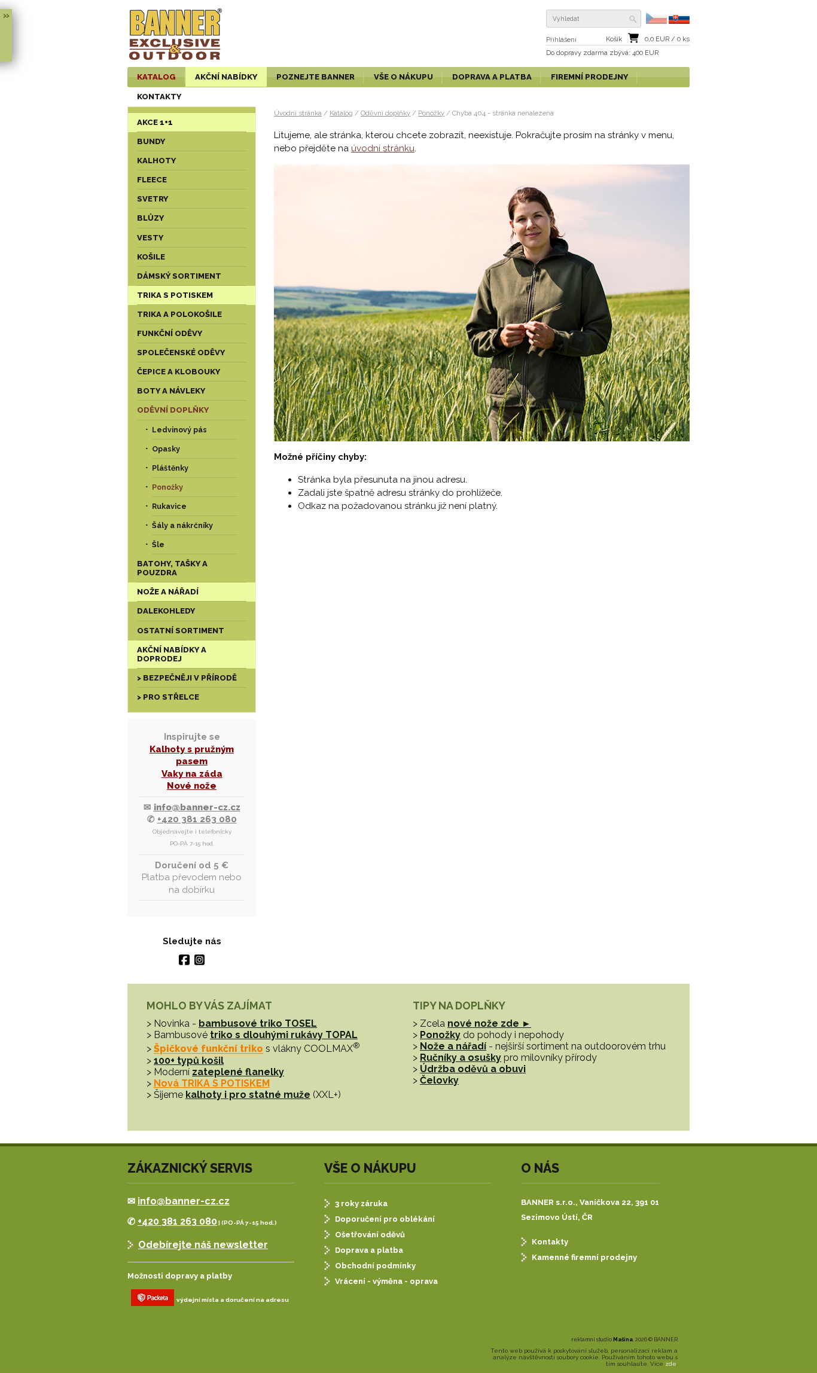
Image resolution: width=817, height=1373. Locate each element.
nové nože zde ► (489, 1023)
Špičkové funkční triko (208, 1049)
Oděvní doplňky (385, 113)
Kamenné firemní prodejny (584, 1257)
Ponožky (431, 113)
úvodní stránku (382, 148)
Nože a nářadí (453, 1046)
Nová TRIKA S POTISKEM (212, 1083)
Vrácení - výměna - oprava (386, 1281)
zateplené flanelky (238, 1072)
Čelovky (439, 1080)
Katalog (341, 113)
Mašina (623, 1340)
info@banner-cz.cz (197, 807)
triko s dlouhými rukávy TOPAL (284, 1035)
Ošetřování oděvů (370, 1234)
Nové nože (192, 785)
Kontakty (550, 1241)
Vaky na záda (191, 773)
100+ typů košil (189, 1060)
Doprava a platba (369, 1250)
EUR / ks (667, 39)
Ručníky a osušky (460, 1057)
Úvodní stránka (298, 113)
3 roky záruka (361, 1203)
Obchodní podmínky (375, 1265)
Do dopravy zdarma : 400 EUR (602, 53)
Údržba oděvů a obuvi (473, 1069)
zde (670, 1363)
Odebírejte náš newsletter (203, 1244)
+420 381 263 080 (197, 819)
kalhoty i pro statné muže (247, 1094)
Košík (614, 39)
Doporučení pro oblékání (385, 1219)
